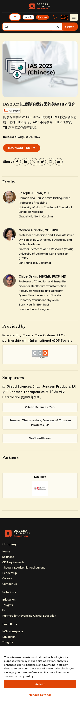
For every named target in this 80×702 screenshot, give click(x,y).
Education (9, 599)
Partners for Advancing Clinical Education (29, 615)
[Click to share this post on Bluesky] (42, 161)
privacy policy (24, 676)
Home (6, 551)
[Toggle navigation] (74, 17)
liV (3, 610)
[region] (40, 674)
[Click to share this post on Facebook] (17, 161)
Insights (7, 605)
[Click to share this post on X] (33, 161)
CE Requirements (13, 562)
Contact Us (9, 583)
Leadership (9, 573)
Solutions (8, 556)
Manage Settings (40, 694)
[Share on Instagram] (50, 161)
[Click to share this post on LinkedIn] (25, 161)
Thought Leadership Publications (23, 567)
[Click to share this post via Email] (59, 161)
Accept (40, 684)
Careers (7, 578)
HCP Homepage (12, 631)
